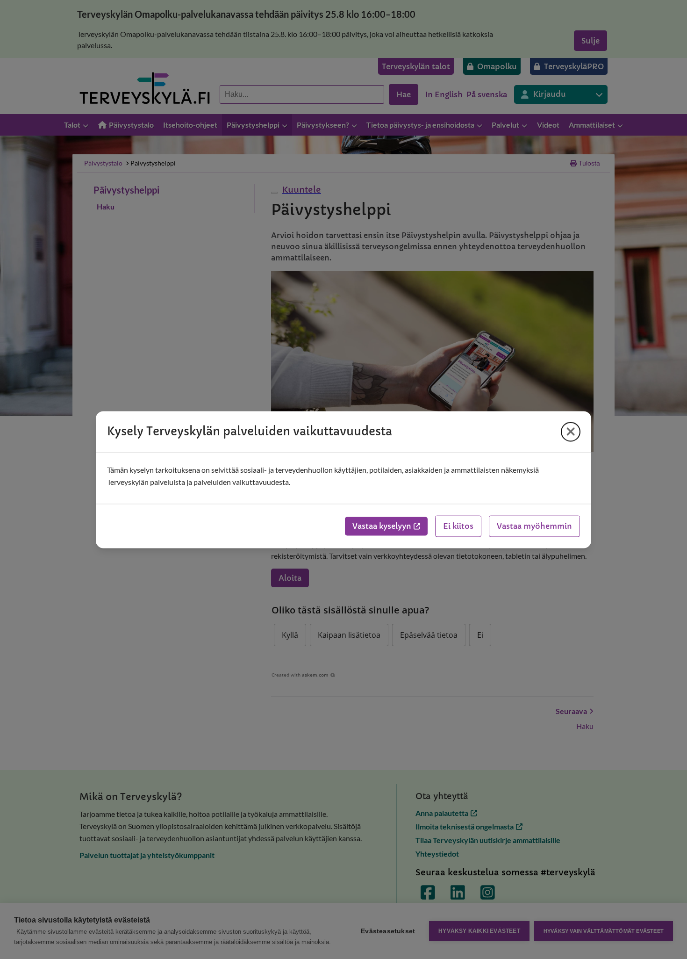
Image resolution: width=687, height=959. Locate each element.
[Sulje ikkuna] (570, 431)
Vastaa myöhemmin (534, 526)
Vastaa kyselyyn (381, 526)
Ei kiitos (458, 526)
